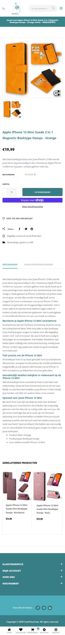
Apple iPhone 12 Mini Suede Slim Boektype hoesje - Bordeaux (17, 509)
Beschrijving (10, 264)
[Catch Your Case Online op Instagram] (44, 608)
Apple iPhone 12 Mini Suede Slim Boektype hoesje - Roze (47, 509)
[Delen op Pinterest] (31, 229)
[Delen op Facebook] (20, 229)
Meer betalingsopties (32, 206)
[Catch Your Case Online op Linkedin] (50, 608)
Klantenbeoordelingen (38, 264)
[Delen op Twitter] (26, 229)
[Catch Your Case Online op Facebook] (38, 608)
